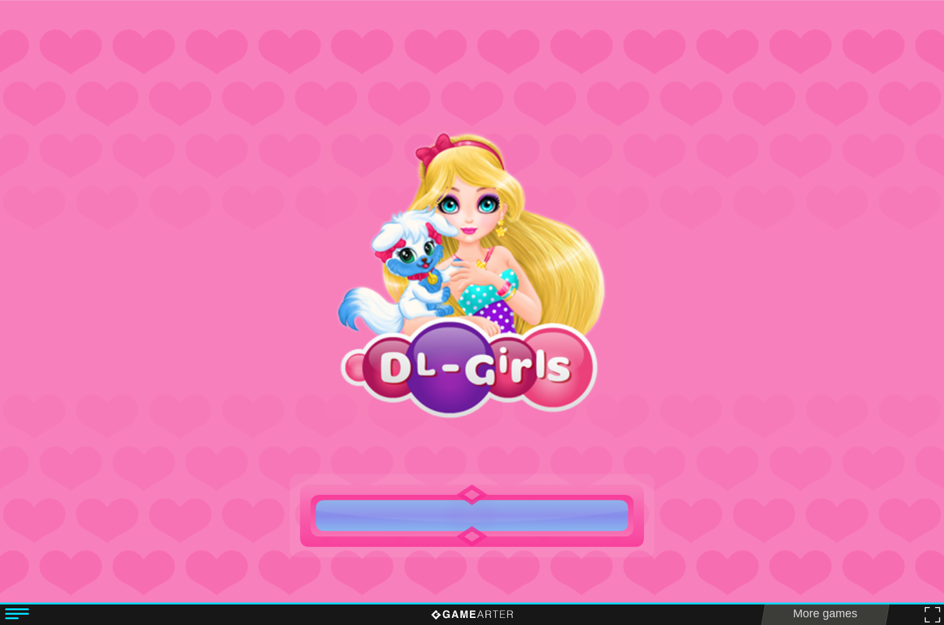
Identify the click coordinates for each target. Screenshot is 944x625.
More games (825, 613)
